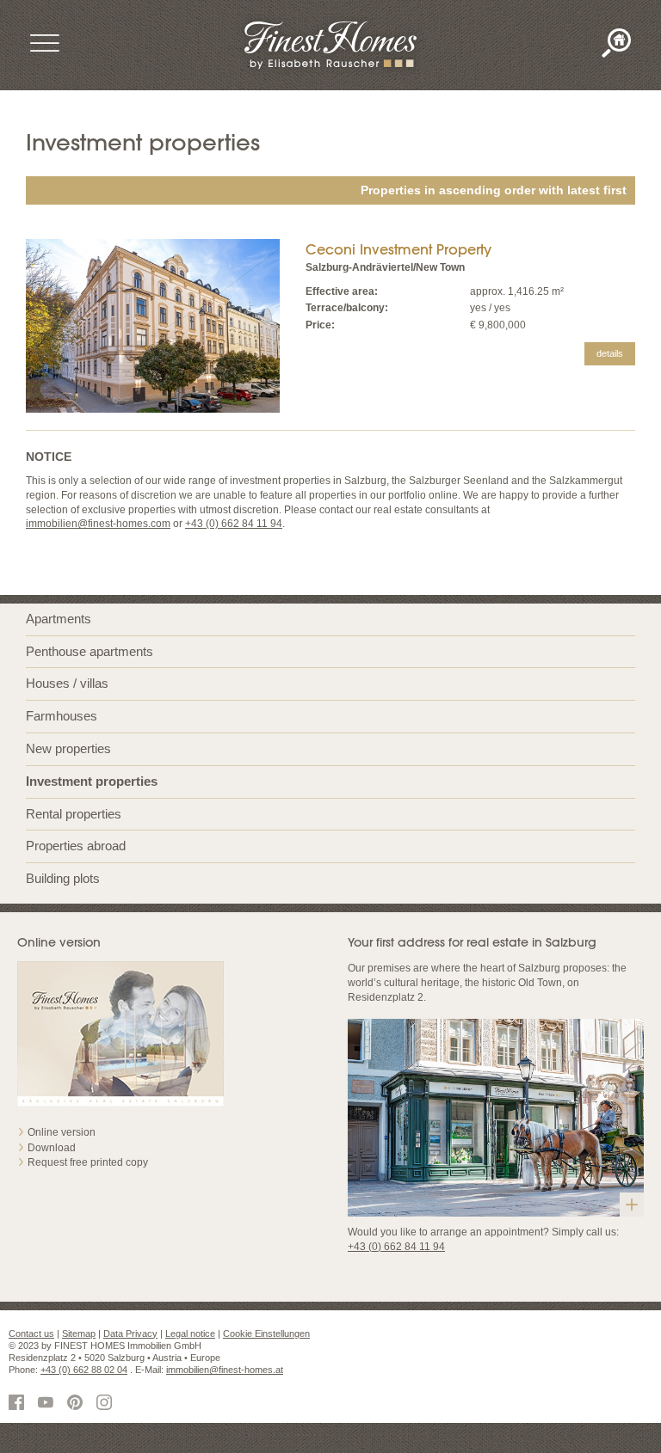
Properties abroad (76, 845)
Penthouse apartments (89, 651)
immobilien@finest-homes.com (98, 524)
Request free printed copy (88, 1162)
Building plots (63, 878)
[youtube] (48, 1404)
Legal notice (190, 1333)
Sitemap (79, 1333)
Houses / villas (67, 683)
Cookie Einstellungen (266, 1333)
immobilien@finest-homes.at (224, 1369)
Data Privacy (130, 1333)
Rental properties (73, 813)
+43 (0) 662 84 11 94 (233, 524)
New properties (68, 748)
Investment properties (92, 781)
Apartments (58, 618)
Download (52, 1148)
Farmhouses (61, 715)
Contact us (31, 1333)
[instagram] (106, 1404)
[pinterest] (77, 1404)
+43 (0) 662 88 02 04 (83, 1369)
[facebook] (19, 1404)
